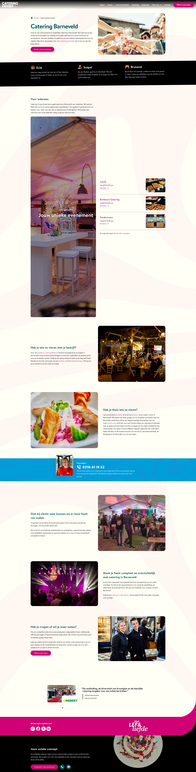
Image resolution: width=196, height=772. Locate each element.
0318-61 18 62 (93, 467)
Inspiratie (145, 5)
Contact (168, 5)
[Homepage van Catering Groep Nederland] (10, 5)
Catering (135, 5)
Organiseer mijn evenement (44, 767)
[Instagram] (33, 729)
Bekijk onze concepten (42, 49)
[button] (62, 707)
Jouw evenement (122, 5)
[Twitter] (43, 729)
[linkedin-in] (48, 729)
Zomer (110, 5)
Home (102, 5)
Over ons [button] (155, 5)
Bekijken (103, 188)
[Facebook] (38, 729)
